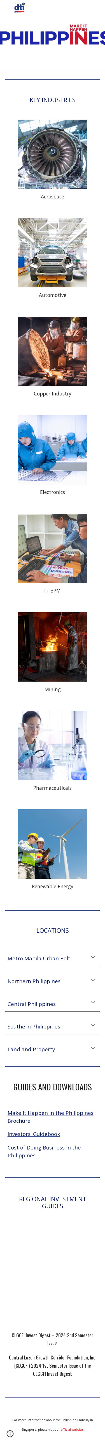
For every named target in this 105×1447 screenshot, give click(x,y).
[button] (6, 7)
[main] (52, 100)
